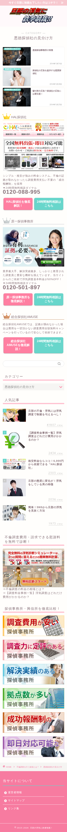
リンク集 (13, 808)
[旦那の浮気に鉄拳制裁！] (33, 23)
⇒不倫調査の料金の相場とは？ (23, 589)
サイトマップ (16, 800)
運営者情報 (15, 792)
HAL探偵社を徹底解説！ (18, 203)
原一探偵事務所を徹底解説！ (18, 299)
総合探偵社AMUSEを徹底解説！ (18, 345)
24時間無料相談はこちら (49, 203)
